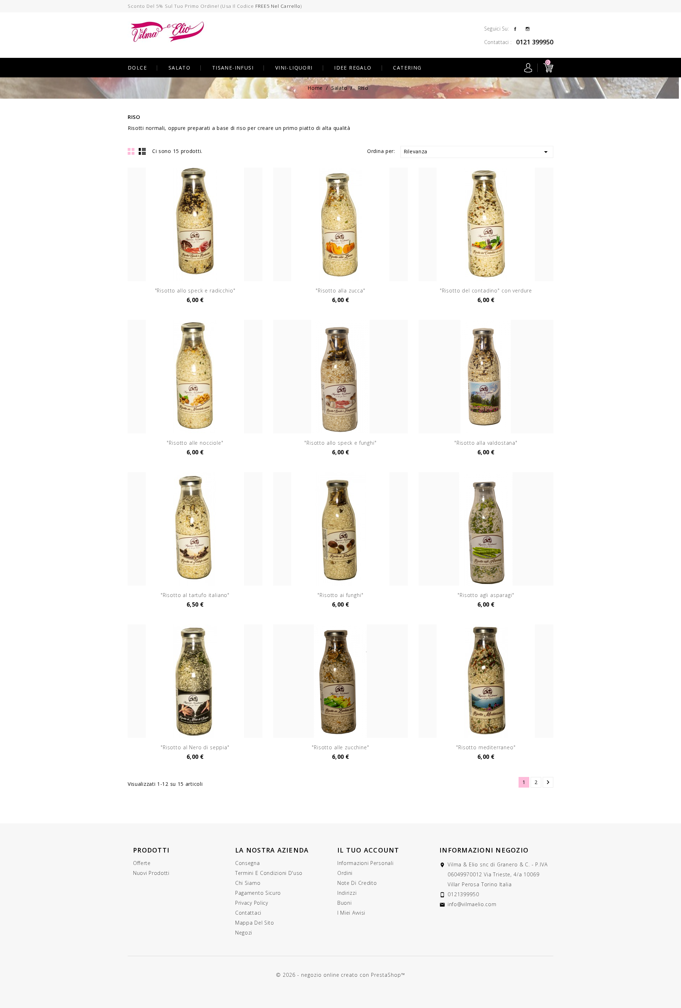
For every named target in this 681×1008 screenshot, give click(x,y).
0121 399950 (534, 42)
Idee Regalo (352, 67)
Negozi (243, 932)
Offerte (142, 863)
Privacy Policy (251, 902)
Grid (131, 151)
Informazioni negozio (483, 850)
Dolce (137, 67)
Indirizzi (346, 892)
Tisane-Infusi (233, 67)
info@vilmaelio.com (472, 904)
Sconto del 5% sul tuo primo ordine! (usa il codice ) (215, 6)
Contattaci (248, 912)
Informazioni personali (365, 863)
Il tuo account (368, 850)
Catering (407, 67)
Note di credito (357, 883)
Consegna (247, 863)
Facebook (515, 28)
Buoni (344, 902)
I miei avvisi (351, 912)
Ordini (345, 873)
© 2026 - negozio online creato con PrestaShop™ (340, 974)
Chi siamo (247, 883)
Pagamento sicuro (258, 892)
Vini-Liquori (294, 67)
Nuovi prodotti (151, 873)
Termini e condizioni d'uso (269, 873)
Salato (179, 67)
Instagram (528, 28)
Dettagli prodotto (195, 288)
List (142, 151)
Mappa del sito (254, 922)
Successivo (548, 782)
